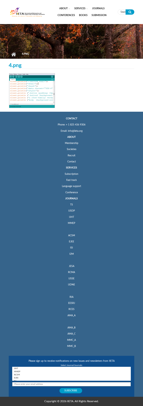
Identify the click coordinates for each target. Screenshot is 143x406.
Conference (71, 192)
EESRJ (71, 303)
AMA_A (71, 315)
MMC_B (71, 346)
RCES (71, 309)
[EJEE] (71, 377)
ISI (71, 248)
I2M (71, 254)
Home (13, 54)
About (63, 8)
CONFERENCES (66, 15)
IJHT (71, 217)
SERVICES (71, 168)
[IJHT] (71, 368)
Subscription (71, 174)
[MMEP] (71, 371)
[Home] (27, 12)
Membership (71, 143)
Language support (71, 186)
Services (79, 8)
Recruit (71, 155)
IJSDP (71, 211)
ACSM (71, 235)
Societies (71, 149)
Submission (99, 15)
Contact (71, 161)
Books (83, 15)
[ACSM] (71, 374)
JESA (71, 266)
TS (71, 205)
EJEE (71, 241)
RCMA (71, 272)
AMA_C (71, 334)
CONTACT (71, 118)
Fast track (71, 180)
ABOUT (71, 137)
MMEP (71, 223)
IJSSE (71, 278)
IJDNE (71, 285)
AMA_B (71, 328)
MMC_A (71, 340)
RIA (71, 297)
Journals (98, 8)
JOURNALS (71, 198)
